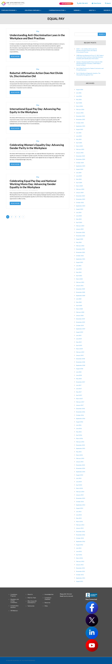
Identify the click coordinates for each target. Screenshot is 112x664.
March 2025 (79, 146)
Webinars (77, 10)
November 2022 (80, 235)
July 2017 (78, 385)
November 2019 (80, 322)
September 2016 (80, 418)
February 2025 (80, 149)
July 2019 (78, 335)
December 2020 (80, 289)
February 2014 (80, 491)
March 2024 (79, 186)
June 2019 (79, 338)
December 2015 (80, 445)
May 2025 (79, 139)
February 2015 (80, 458)
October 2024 (80, 162)
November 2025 (80, 119)
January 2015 (79, 461)
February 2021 (80, 282)
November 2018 (80, 362)
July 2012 (78, 548)
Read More (15, 56)
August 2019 (79, 332)
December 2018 (80, 358)
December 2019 (80, 319)
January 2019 (79, 355)
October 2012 (80, 538)
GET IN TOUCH (66, 3)
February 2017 (80, 402)
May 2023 (79, 219)
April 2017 (79, 395)
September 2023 (80, 206)
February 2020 (80, 312)
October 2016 (80, 415)
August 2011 (79, 581)
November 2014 (80, 468)
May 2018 (79, 378)
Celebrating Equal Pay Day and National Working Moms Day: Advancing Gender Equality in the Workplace (33, 184)
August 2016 (79, 422)
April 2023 (79, 222)
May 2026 (79, 99)
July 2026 (78, 93)
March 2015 (79, 455)
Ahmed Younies (16, 41)
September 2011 (80, 578)
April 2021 (79, 275)
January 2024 (79, 192)
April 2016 (79, 435)
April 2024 (79, 182)
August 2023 (79, 209)
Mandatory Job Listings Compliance (14, 601)
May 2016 (79, 432)
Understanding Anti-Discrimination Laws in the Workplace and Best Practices (37, 36)
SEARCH (102, 34)
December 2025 (80, 116)
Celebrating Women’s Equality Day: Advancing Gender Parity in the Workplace (37, 146)
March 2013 (79, 521)
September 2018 (80, 365)
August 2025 (79, 129)
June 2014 (79, 481)
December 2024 (80, 156)
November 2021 (80, 252)
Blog (37, 31)
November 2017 (80, 382)
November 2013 (80, 498)
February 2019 (80, 352)
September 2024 (80, 166)
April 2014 (79, 485)
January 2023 (79, 229)
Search (109, 3)
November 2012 (80, 535)
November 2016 (80, 412)
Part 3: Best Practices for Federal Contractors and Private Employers (90, 69)
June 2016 (79, 428)
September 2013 (80, 505)
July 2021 (78, 265)
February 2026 (80, 109)
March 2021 (79, 279)
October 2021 (80, 255)
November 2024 (80, 159)
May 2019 (79, 342)
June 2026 (79, 96)
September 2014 (80, 471)
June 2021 (79, 269)
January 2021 (79, 285)
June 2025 (79, 136)
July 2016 (78, 425)
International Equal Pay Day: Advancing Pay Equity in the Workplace (35, 110)
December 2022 (80, 232)
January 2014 (79, 495)
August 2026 (79, 89)
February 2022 (80, 245)
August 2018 (79, 368)
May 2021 (79, 272)
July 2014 (78, 478)
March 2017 (79, 398)
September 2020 (80, 295)
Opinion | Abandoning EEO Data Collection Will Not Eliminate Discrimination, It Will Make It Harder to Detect (89, 63)
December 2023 (80, 196)
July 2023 (78, 212)
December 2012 (80, 531)
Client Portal (97, 3)
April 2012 (79, 554)
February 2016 (80, 441)
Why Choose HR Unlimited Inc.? (32, 601)
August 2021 (79, 262)
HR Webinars (14, 610)
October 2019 (80, 325)
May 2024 (79, 179)
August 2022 (79, 239)
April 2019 (79, 345)
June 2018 (79, 375)
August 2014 (79, 475)
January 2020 (79, 315)
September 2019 (80, 329)
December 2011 (80, 568)
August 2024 (79, 169)
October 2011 (80, 574)
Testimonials (31, 606)
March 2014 (79, 488)
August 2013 (79, 508)
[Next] (23, 216)
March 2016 (79, 438)
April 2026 (79, 103)
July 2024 (78, 172)
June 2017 (79, 388)
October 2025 (80, 122)
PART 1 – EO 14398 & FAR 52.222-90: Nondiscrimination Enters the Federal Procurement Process (86, 50)
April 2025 (79, 142)
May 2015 (79, 451)
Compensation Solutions (57, 10)
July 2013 (78, 511)
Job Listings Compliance (32, 10)
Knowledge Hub (49, 594)
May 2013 (79, 518)
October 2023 (80, 202)
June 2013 (79, 515)
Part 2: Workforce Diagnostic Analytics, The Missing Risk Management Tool (88, 74)
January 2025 (79, 152)
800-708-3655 (83, 3)
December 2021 (80, 249)
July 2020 (78, 299)
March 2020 (79, 309)
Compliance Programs (8, 10)
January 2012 (79, 564)
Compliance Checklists (48, 598)
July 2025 (78, 132)
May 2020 (79, 302)
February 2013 (80, 525)
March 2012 (79, 558)
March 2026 (79, 106)
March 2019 (79, 348)
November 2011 (80, 571)
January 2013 (79, 528)
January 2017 (79, 405)
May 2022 (79, 242)
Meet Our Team (32, 597)
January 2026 (79, 113)
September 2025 (80, 126)
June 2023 (79, 216)
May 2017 (79, 392)
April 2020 (79, 305)
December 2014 (80, 465)
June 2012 (79, 551)
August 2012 (79, 545)
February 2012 (80, 561)
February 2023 (80, 225)
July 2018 (78, 372)
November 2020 (80, 292)
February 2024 (80, 189)
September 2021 (80, 259)
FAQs (46, 606)
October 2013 (80, 501)
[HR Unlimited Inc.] (13, 3)
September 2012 (80, 541)
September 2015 (80, 448)
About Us (92, 10)
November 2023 (80, 199)
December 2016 (80, 408)
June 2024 (79, 176)
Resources (107, 10)
